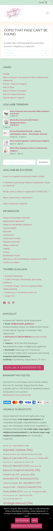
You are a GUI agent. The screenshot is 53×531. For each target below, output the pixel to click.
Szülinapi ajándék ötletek (12, 499)
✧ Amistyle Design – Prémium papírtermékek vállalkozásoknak (22, 287)
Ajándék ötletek (18, 450)
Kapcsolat (7, 231)
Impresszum (8, 235)
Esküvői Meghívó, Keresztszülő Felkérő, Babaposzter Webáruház (25, 79)
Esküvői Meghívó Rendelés (14, 91)
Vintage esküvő (18, 503)
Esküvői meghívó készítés (14, 94)
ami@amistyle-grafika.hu (22, 324)
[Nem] (50, 518)
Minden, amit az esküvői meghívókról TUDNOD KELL (26, 192)
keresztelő (11, 478)
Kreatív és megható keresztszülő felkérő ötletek (23, 176)
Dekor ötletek (8, 462)
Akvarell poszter (11, 454)
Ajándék (7, 446)
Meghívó (9, 487)
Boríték (32, 458)
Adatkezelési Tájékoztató (14, 221)
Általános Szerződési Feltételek (16, 218)
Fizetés (6, 252)
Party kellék (13, 491)
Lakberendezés (12, 483)
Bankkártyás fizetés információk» (17, 395)
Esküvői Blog (8, 87)
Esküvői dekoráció (16, 465)
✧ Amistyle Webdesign (13, 276)
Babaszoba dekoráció (31, 454)
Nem (34, 520)
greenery (28, 474)
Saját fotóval (25, 495)
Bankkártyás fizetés (11, 255)
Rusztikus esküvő (10, 495)
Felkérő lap (11, 474)
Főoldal (6, 74)
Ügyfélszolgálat (9, 228)
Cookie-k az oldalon (11, 262)
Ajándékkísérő (21, 446)
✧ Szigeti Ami (9, 296)
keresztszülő (29, 478)
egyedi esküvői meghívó (24, 462)
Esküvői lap (36, 466)
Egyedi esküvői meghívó (13, 98)
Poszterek (39, 491)
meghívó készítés (29, 487)
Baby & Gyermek (15, 458)
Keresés (43, 162)
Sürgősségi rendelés (11, 238)
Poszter (27, 492)
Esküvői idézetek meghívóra (15, 204)
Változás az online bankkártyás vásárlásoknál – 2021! (25, 259)
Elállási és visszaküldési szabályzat (17, 225)
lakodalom (32, 483)
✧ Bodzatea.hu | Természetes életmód (20, 292)
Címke (43, 458)
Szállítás (6, 249)
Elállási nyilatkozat (10, 245)
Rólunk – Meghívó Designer (15, 84)
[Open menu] (47, 13)
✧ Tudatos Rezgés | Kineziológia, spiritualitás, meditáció (22, 281)
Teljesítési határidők (11, 242)
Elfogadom (22, 520)
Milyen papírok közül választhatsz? (18, 198)
